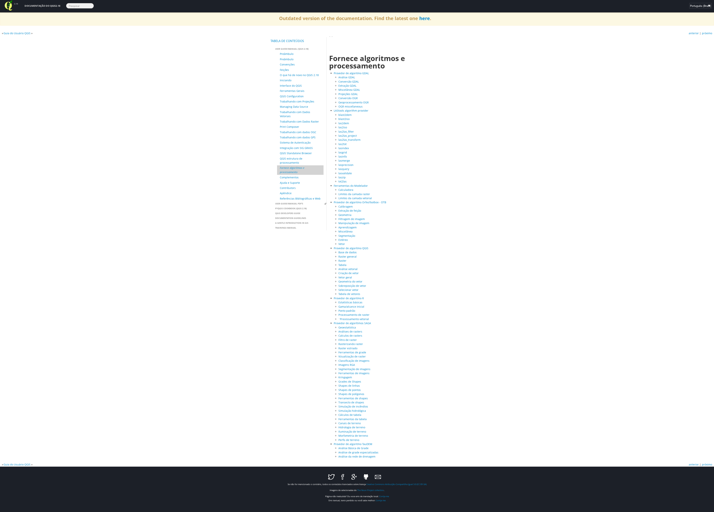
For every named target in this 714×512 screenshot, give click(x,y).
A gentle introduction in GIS (291, 223)
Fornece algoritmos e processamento (292, 170)
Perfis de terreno (348, 440)
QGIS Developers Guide (287, 213)
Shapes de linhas (349, 385)
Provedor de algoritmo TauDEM (353, 444)
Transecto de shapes (351, 402)
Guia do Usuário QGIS (17, 33)
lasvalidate (345, 173)
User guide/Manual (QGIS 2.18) (292, 48)
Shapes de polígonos (351, 394)
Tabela (342, 265)
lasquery (343, 169)
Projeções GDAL (348, 94)
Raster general (347, 256)
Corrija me (384, 496)
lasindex (343, 148)
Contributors (288, 188)
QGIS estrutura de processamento (291, 160)
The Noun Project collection (370, 490)
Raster (342, 260)
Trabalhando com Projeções (297, 101)
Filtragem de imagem (351, 219)
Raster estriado (347, 348)
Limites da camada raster (354, 194)
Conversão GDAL (348, 81)
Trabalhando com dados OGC (298, 132)
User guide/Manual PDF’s (289, 203)
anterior (694, 33)
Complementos (289, 177)
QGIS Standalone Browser (296, 153)
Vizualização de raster (352, 356)
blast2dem (345, 115)
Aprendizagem (347, 227)
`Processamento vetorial (353, 319)
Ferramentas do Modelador (351, 185)
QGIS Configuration (292, 96)
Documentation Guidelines (290, 218)
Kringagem (345, 377)
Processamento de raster (353, 315)
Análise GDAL (346, 77)
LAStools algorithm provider (351, 110)
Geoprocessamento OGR (353, 102)
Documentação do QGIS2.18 (42, 5)
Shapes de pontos (349, 390)
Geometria (344, 215)
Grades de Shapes (349, 381)
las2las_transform (349, 140)
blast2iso (344, 119)
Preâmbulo (286, 54)
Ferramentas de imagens (353, 373)
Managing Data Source (294, 106)
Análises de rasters (350, 331)
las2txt (342, 144)
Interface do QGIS (291, 85)
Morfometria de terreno (353, 435)
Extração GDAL (347, 85)
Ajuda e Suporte (290, 182)
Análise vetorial (348, 269)
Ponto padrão (346, 310)
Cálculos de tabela (349, 415)
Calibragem (345, 206)
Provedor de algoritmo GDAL (351, 73)
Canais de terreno (349, 423)
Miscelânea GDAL (349, 90)
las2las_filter (346, 131)
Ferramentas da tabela (352, 419)
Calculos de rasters (350, 335)
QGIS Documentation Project (8, 5)
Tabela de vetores (349, 294)
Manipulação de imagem (353, 223)
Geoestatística (347, 327)
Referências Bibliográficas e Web (300, 198)
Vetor (341, 244)
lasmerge (344, 160)
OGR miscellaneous (350, 106)
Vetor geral (345, 277)
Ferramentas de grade (352, 352)
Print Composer (289, 127)
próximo (707, 33)
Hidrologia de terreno (351, 427)
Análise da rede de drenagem (356, 456)
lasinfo (342, 156)
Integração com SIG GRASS (296, 148)
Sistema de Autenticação (295, 142)
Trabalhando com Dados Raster (299, 121)
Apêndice (286, 193)
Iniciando (285, 80)
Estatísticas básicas (350, 302)
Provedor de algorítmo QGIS (351, 248)
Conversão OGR (348, 98)
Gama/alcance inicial (351, 306)
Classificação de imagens (353, 360)
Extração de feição (349, 210)
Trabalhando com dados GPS (298, 137)
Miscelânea (345, 231)
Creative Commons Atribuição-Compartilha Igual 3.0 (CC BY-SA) (396, 484)
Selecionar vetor (348, 290)
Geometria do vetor (350, 281)
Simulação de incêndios (353, 406)
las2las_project (347, 135)
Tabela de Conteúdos (287, 41)
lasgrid (342, 152)
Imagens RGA (346, 365)
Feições (284, 70)
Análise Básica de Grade (353, 448)
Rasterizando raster (350, 344)
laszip (342, 177)
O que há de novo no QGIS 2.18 (299, 75)
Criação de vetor (348, 273)
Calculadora (345, 190)
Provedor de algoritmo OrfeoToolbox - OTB (360, 202)
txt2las (342, 181)
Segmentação (346, 235)
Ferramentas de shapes (353, 398)
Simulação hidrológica (352, 411)
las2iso (342, 127)
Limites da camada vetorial (355, 198)
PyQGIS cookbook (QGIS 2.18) (291, 208)
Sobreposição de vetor (352, 286)
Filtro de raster (347, 340)
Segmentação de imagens (354, 369)
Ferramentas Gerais (292, 91)
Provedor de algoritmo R (349, 298)
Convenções (287, 64)
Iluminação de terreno (352, 431)
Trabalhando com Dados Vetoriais (295, 114)
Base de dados (347, 252)
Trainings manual (285, 227)
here (424, 18)
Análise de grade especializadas (358, 452)
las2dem (343, 123)
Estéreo (343, 240)
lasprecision (345, 165)
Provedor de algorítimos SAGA (352, 323)
